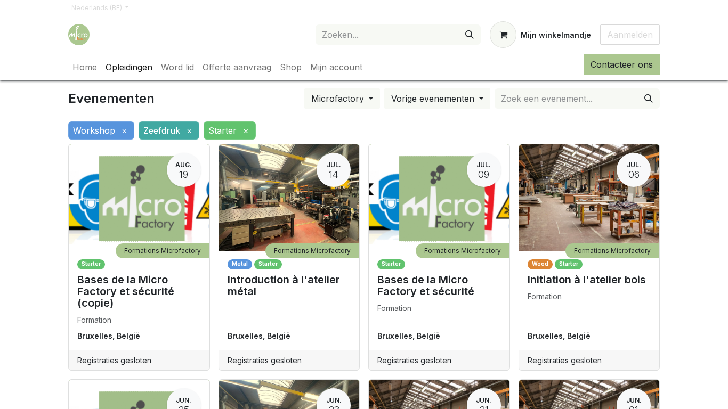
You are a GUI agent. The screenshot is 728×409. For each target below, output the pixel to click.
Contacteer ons (622, 64)
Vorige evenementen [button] (434, 98)
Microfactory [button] (339, 98)
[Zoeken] (469, 34)
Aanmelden (630, 34)
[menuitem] (84, 67)
